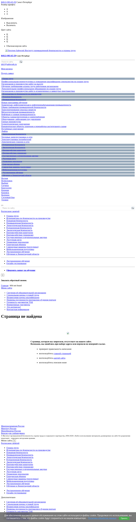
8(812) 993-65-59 (8, 2)
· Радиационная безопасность (13, 145)
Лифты (4, 131)
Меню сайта (6, 288)
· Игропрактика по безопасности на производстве (21, 94)
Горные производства (11, 122)
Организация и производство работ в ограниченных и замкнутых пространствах (38, 91)
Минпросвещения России (12, 426)
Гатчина (5, 185)
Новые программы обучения (14, 102)
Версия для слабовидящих (13, 433)
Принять (124, 518)
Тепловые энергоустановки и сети (16, 137)
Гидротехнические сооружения (15, 124)
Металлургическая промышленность (18, 112)
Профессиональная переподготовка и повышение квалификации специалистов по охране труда (45, 81)
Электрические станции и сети (15, 142)
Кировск (5, 193)
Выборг (4, 183)
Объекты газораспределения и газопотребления (23, 117)
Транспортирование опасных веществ (18, 110)
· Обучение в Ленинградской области (16, 175)
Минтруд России (8, 428)
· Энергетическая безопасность (13, 134)
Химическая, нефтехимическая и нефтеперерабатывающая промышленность (36, 105)
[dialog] (68, 278)
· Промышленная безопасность (13, 100)
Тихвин (4, 200)
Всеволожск (6, 181)
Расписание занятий (10, 211)
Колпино (5, 195)
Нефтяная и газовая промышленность (18, 114)
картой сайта (59, 358)
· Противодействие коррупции (13, 150)
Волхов (4, 178)
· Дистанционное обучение (12, 173)
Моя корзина (7, 69)
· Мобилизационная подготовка (14, 170)
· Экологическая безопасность (13, 148)
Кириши (5, 190)
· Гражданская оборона (10, 164)
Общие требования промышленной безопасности (23, 107)
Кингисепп (6, 188)
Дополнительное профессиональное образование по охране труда (31, 89)
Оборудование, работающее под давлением (21, 119)
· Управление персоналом (11, 161)
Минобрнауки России (11, 431)
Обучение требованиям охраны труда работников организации (29, 86)
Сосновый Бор (8, 197)
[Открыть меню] (2, 205)
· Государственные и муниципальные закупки (19, 156)
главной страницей (62, 353)
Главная (4, 285)
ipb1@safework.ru (9, 64)
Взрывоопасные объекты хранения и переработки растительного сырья (33, 126)
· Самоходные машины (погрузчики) (16, 167)
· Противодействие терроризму (13, 153)
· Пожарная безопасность (11, 97)
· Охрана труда (7, 79)
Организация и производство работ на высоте (22, 84)
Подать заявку (7, 73)
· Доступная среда (8, 159)
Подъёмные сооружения (12, 129)
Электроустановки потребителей (16, 139)
